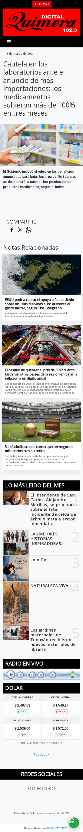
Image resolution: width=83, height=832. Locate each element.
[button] (28, 4)
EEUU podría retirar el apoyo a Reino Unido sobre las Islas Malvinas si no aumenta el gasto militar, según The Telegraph (39, 304)
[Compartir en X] (20, 230)
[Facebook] (70, 4)
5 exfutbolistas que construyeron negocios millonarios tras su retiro (39, 449)
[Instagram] (77, 4)
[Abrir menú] (8, 41)
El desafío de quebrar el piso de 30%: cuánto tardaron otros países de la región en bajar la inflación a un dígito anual (41, 374)
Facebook (42, 754)
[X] (62, 4)
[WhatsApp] (55, 4)
